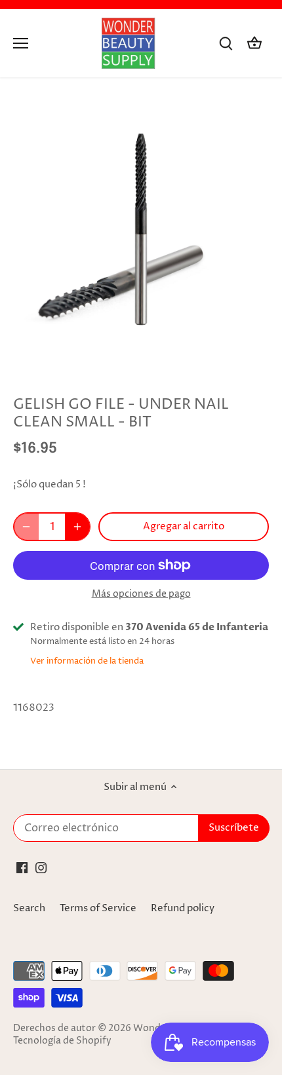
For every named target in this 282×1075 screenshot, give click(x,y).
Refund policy (182, 908)
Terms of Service (98, 908)
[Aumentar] (77, 526)
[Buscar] (225, 44)
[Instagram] (41, 868)
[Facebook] (22, 868)
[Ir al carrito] (254, 44)
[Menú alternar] (20, 43)
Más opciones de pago (141, 594)
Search (29, 908)
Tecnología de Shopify (62, 1041)
